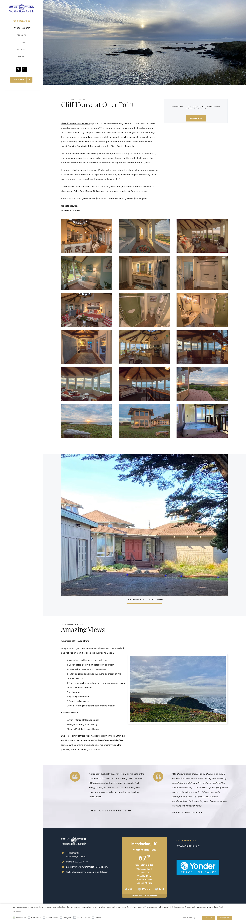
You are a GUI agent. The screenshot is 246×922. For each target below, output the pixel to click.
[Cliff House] (86, 220)
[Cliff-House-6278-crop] (144, 405)
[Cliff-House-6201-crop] (144, 331)
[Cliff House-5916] (144, 294)
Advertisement (83, 918)
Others (98, 918)
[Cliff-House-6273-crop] (202, 368)
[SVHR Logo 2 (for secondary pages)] (21, 5)
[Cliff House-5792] (144, 257)
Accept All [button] (224, 918)
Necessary (21, 918)
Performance (52, 918)
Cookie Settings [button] (189, 917)
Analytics (67, 918)
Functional (36, 918)
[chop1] (178, 657)
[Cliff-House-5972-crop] (86, 331)
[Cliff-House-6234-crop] (86, 368)
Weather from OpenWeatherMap (144, 895)
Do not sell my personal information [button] (201, 907)
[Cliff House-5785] (86, 257)
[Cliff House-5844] (86, 294)
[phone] (24, 69)
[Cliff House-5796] (202, 257)
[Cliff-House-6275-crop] (86, 405)
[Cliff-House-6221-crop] (202, 331)
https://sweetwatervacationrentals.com (89, 872)
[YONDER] (198, 861)
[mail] (18, 69)
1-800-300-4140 (80, 862)
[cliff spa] (202, 405)
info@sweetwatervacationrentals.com (90, 867)
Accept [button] (209, 918)
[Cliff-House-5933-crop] (202, 294)
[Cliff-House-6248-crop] (144, 368)
